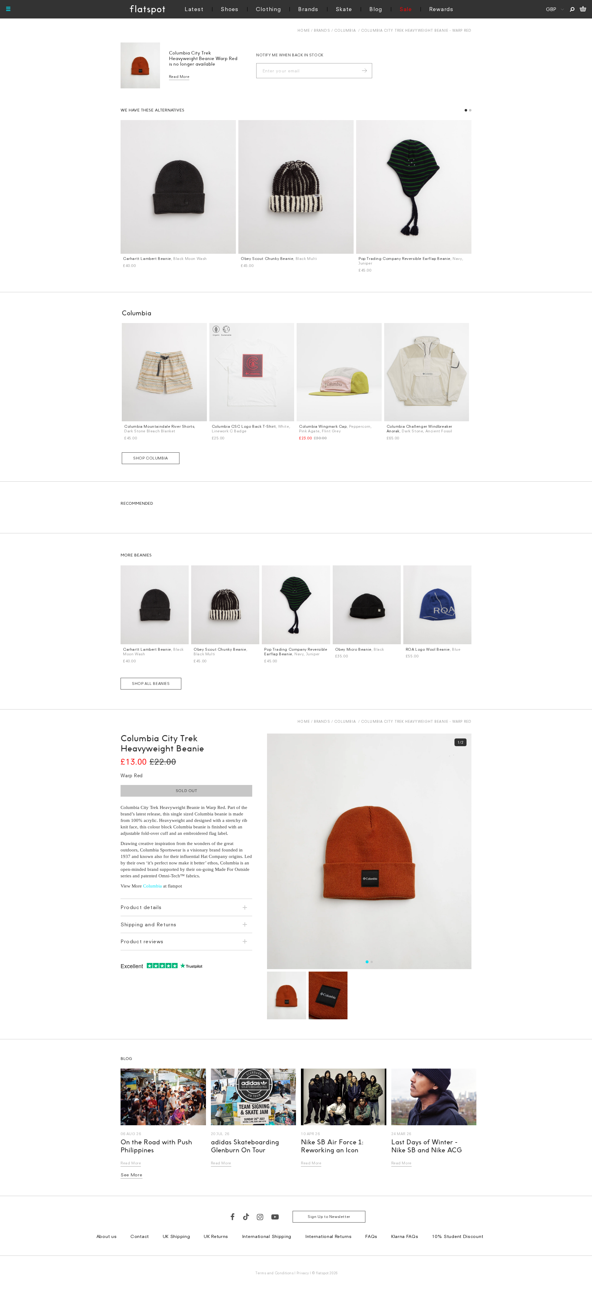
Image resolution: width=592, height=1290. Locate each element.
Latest (194, 9)
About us (107, 1236)
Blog (375, 9)
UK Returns (216, 1236)
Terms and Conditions (274, 1273)
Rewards (441, 9)
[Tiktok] (246, 1216)
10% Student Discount (457, 1236)
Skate (344, 9)
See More (131, 1174)
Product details (141, 907)
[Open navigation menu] (8, 9)
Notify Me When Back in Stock (289, 55)
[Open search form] (572, 9)
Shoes (230, 9)
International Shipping (266, 1236)
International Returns (328, 1236)
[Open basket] (583, 9)
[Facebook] (232, 1216)
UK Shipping (176, 1236)
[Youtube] (275, 1216)
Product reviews (142, 941)
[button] (466, 110)
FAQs (371, 1236)
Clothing (268, 9)
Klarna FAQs (404, 1236)
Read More (179, 76)
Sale (406, 9)
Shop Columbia (150, 458)
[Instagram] (260, 1216)
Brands (308, 9)
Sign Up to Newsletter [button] (329, 1216)
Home (304, 30)
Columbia (345, 30)
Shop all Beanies (151, 683)
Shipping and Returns (149, 924)
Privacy (303, 1273)
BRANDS (322, 30)
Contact (139, 1236)
